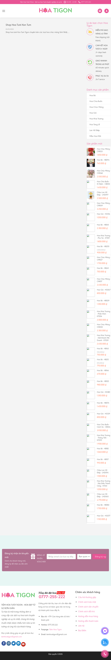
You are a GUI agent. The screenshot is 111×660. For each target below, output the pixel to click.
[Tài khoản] (106, 11)
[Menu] (3, 11)
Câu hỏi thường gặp (87, 597)
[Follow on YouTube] (23, 644)
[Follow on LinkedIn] (18, 643)
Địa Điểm (82, 630)
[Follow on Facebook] (3, 643)
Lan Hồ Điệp (94, 130)
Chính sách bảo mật (87, 602)
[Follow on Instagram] (8, 643)
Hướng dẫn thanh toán (88, 621)
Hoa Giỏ (93, 113)
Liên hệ (81, 625)
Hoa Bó (92, 95)
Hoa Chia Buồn (95, 101)
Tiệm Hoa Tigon (55, 629)
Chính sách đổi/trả (86, 611)
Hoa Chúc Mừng (96, 107)
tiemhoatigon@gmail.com (11, 636)
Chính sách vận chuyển (88, 606)
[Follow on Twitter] (13, 643)
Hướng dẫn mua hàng (88, 616)
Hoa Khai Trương (96, 118)
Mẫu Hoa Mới (95, 136)
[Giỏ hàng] (100, 11)
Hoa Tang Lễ (94, 124)
